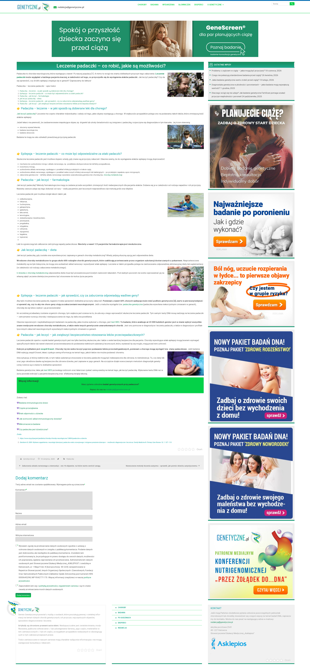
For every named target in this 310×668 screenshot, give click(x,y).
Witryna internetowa (25, 535)
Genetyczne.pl (29, 459)
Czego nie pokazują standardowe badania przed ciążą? (237, 75)
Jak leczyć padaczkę (26, 114)
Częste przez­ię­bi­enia (28, 408)
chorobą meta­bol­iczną (112, 175)
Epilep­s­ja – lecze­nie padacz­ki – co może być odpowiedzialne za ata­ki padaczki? (51, 93)
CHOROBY (122, 607)
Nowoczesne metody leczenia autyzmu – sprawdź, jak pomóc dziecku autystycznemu (161, 466)
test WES (115, 322)
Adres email (21, 524)
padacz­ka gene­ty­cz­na (133, 304)
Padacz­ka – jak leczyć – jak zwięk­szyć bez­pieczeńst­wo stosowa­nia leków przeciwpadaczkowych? (58, 103)
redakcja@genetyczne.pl (71, 7)
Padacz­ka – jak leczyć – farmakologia (34, 96)
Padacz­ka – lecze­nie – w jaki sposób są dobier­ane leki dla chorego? (47, 91)
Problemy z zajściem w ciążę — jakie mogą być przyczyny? (238, 70)
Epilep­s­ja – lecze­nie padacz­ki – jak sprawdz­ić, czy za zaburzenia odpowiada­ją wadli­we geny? (57, 101)
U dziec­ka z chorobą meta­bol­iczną (32, 273)
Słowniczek (184, 5)
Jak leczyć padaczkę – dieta (30, 98)
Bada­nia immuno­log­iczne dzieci (33, 403)
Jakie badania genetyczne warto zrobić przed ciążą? (235, 80)
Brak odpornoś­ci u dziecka (31, 413)
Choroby (142, 5)
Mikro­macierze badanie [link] (29, 424)
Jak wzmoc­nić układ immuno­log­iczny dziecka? (40, 419)
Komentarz (21, 490)
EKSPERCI (122, 623)
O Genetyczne (214, 5)
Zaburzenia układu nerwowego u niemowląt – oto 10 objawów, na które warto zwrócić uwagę (61, 466)
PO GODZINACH (124, 618)
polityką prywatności (48, 586)
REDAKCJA (122, 628)
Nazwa (19, 513)
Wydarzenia (168, 5)
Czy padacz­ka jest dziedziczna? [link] (33, 429)
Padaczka (70, 459)
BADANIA (121, 613)
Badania (155, 5)
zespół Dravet (47, 349)
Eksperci (198, 5)
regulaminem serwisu (68, 586)
